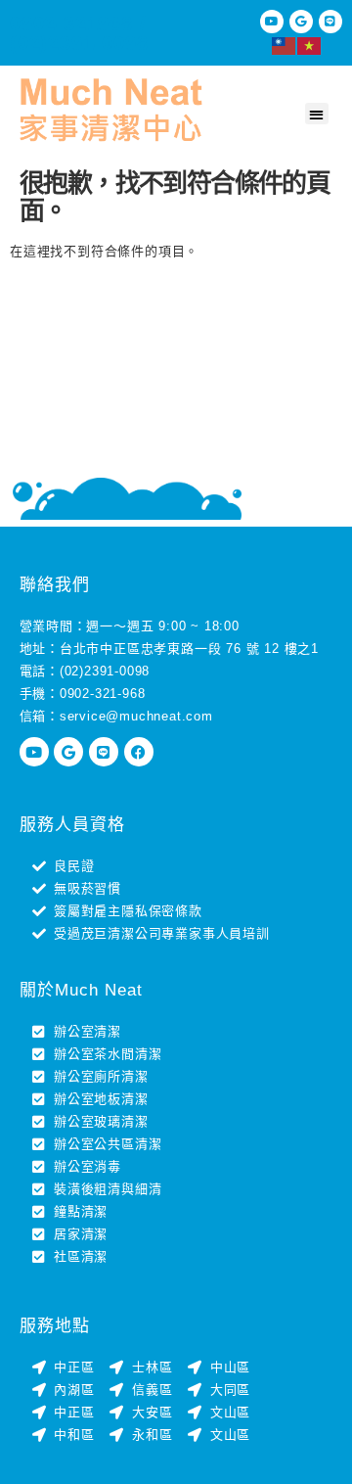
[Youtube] (272, 21)
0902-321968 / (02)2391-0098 (79, 33)
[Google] (301, 21)
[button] (316, 114)
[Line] (330, 21)
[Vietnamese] (310, 44)
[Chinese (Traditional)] (284, 44)
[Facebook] (139, 751)
